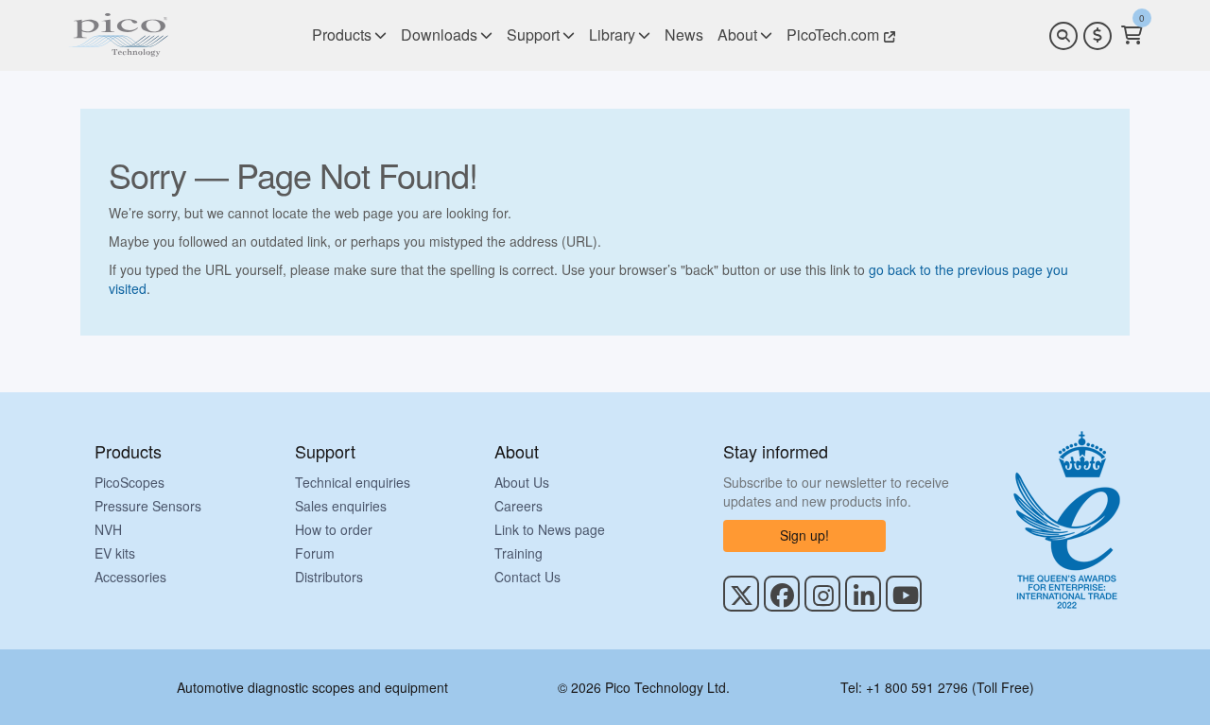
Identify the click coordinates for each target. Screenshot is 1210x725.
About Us (521, 482)
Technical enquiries (352, 482)
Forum (315, 553)
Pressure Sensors (148, 505)
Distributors (329, 576)
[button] (1097, 36)
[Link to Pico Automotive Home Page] (118, 35)
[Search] (1063, 36)
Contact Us (527, 576)
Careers (518, 505)
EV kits (115, 553)
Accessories (130, 576)
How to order (333, 529)
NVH (108, 529)
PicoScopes (129, 482)
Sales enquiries (341, 505)
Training (518, 553)
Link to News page (549, 529)
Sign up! (804, 535)
